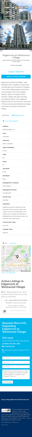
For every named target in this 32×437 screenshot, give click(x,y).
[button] (2, 36)
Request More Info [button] (16, 72)
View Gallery (16, 23)
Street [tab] (14, 243)
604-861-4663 (19, 13)
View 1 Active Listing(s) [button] (16, 76)
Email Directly (10, 346)
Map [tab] (5, 243)
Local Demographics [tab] (11, 121)
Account (16, 16)
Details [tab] (6, 115)
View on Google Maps (8, 273)
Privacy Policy (4, 424)
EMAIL (10, 13)
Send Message (7, 382)
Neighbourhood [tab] (19, 115)
